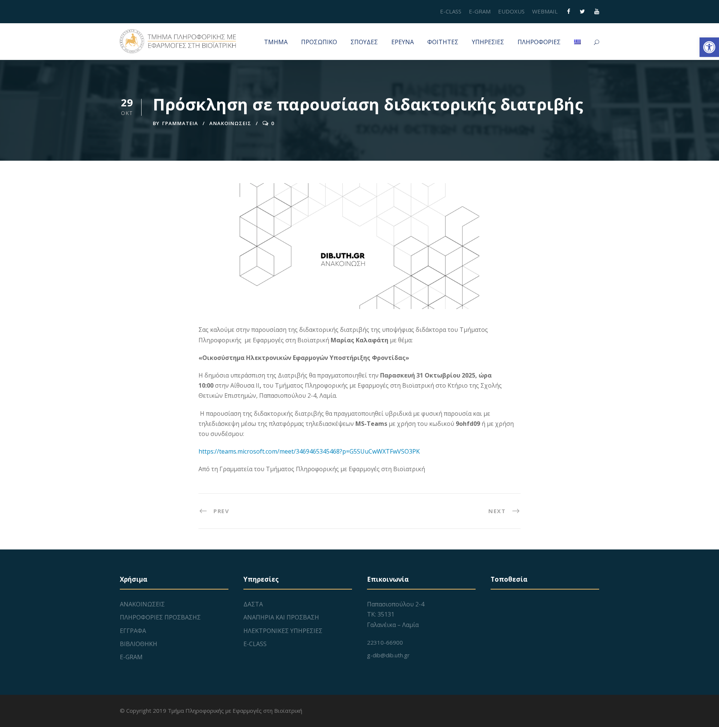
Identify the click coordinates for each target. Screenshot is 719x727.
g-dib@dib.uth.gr (388, 655)
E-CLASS (450, 11)
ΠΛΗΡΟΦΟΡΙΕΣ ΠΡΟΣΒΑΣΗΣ (160, 617)
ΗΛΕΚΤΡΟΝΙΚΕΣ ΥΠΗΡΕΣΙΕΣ (282, 631)
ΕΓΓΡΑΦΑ (133, 631)
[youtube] (596, 11)
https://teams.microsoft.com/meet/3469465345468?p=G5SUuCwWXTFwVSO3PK (309, 451)
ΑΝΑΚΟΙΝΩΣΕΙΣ (230, 123)
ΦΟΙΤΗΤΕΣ (442, 42)
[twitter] (582, 11)
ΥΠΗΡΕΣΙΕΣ (488, 42)
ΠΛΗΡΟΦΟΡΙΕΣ (539, 42)
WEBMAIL (545, 11)
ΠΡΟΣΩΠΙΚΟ (319, 42)
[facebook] (568, 11)
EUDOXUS (511, 11)
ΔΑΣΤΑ (253, 604)
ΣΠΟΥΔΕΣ (364, 42)
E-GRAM (480, 11)
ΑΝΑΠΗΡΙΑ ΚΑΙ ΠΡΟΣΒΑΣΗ (281, 617)
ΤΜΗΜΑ (276, 42)
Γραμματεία (180, 123)
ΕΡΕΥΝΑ (402, 42)
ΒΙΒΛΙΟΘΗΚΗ (138, 644)
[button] (709, 47)
